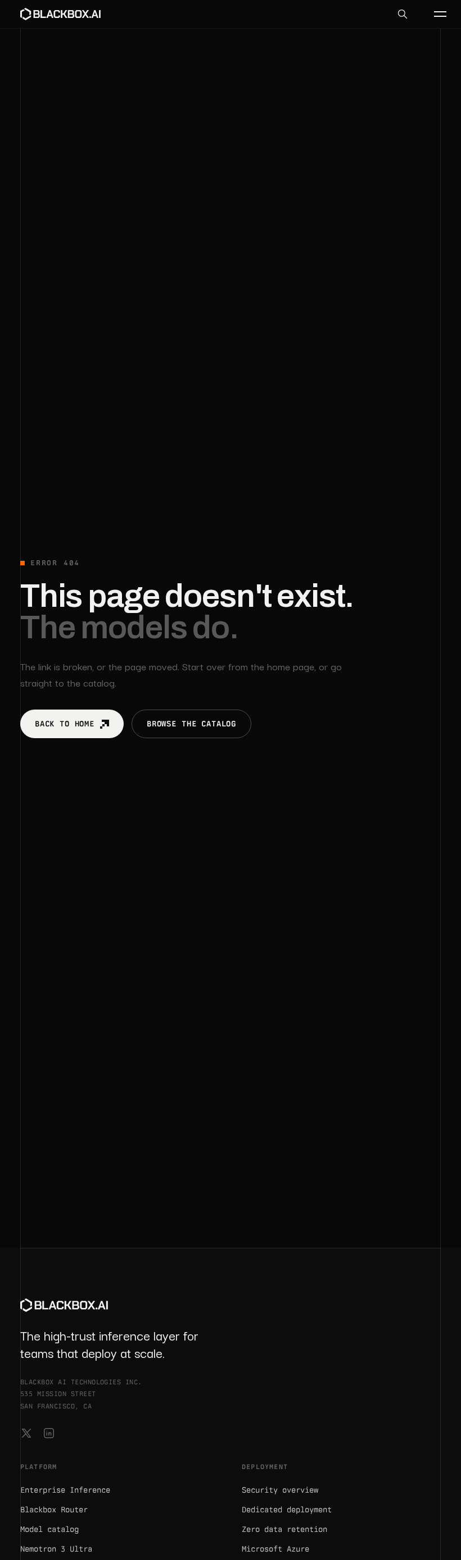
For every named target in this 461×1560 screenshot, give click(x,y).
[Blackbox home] (60, 14)
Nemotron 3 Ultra (56, 1548)
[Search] (402, 14)
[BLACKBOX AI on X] (26, 1433)
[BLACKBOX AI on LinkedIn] (49, 1433)
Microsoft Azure (275, 1548)
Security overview (280, 1489)
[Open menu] (434, 14)
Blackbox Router (54, 1509)
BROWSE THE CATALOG (191, 723)
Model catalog (49, 1529)
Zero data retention (284, 1529)
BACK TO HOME (64, 723)
